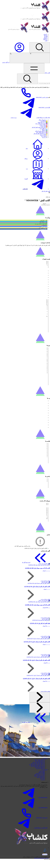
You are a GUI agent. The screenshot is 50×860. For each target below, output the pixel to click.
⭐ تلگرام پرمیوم (43, 134)
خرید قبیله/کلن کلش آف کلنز (38, 762)
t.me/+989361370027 (42, 797)
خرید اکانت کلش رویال (40, 760)
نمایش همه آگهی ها (26, 722)
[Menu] (39, 47)
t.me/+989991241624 (42, 807)
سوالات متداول (41, 772)
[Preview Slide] (39, 697)
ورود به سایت (14, 117)
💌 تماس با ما (44, 136)
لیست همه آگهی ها (26, 562)
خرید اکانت (45, 758)
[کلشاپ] (29, 32)
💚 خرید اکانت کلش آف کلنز (41, 131)
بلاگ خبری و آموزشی (40, 773)
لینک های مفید (44, 769)
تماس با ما (42, 778)
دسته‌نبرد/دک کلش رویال (39, 775)
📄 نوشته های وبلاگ (43, 119)
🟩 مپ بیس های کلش (42, 122)
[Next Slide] (39, 707)
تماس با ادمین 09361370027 (42, 97)
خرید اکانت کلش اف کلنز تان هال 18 (37, 764)
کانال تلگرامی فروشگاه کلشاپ (43, 117)
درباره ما (43, 779)
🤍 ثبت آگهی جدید (43, 128)
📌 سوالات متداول (43, 124)
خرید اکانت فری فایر (40, 768)
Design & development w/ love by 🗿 (42, 858)
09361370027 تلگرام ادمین (44, 107)
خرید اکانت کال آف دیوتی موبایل (38, 763)
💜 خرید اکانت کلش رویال (41, 132)
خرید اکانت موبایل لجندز (40, 767)
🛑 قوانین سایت (43, 126)
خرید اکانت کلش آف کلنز (39, 759)
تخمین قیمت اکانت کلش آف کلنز (38, 765)
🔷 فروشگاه (44, 129)
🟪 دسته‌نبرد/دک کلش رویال (41, 123)
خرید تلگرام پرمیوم (41, 777)
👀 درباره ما (44, 137)
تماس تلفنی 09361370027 (41, 817)
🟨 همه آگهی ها (44, 121)
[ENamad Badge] (44, 854)
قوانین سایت (42, 770)
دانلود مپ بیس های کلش (39, 774)
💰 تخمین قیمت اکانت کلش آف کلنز (39, 127)
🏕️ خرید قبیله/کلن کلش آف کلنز (40, 133)
